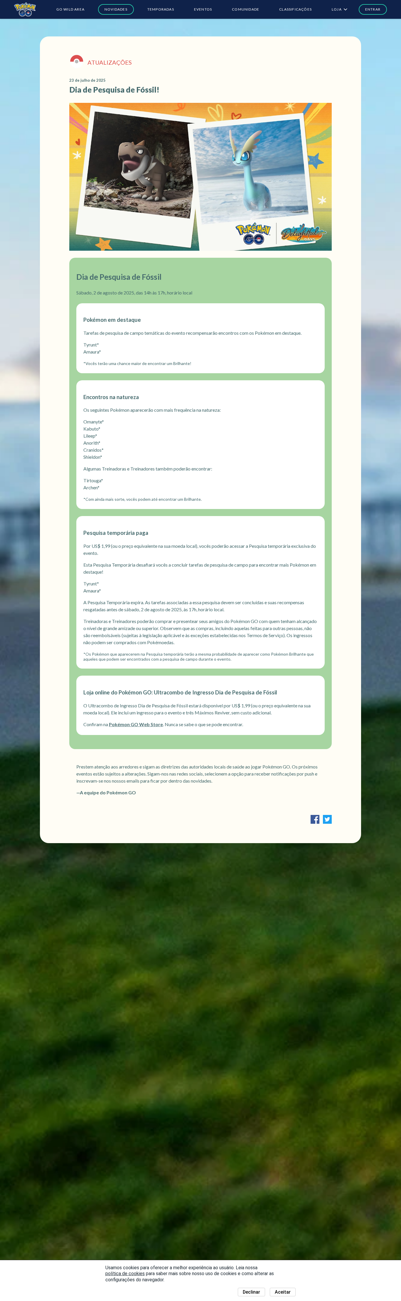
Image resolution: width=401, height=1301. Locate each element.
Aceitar (283, 1292)
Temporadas (160, 9)
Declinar (251, 1292)
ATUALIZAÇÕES (109, 62)
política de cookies (125, 1273)
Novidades (116, 9)
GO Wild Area (70, 9)
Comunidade (245, 9)
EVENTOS (203, 9)
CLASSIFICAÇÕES (295, 9)
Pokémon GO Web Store (136, 724)
